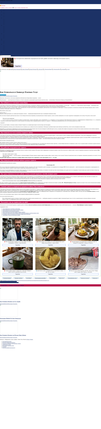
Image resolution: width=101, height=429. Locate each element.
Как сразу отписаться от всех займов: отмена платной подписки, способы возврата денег (20, 213)
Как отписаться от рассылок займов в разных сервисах (13, 212)
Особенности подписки (9, 34)
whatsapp (6, 43)
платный (63, 69)
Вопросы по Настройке (9, 29)
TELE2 (3, 11)
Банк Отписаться (17, 69)
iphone (6, 49)
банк (11, 69)
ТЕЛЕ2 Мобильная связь (10, 12)
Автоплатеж (7, 24)
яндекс (6, 42)
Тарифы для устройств (9, 26)
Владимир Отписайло (12, 303)
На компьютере (8, 46)
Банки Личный (25, 69)
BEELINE (4, 9)
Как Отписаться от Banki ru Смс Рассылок (8, 281)
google (6, 41)
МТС (3, 17)
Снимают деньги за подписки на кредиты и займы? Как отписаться (16, 214)
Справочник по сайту (6, 344)
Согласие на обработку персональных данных (11, 343)
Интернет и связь (5, 40)
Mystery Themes (30, 339)
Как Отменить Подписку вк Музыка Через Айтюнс (13, 335)
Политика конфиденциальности (8, 342)
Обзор (3, 51)
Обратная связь (5, 3)
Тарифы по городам (9, 27)
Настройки (7, 50)
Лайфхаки (7, 32)
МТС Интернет (8, 20)
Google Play (4, 38)
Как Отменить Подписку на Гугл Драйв (10, 301)
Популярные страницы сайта (8, 345)
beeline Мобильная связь (9, 10)
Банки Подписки (33, 69)
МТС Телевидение (8, 21)
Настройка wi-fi (8, 31)
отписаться (40, 69)
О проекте (4, 346)
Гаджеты (4, 44)
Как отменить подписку (9, 35)
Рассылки (7, 36)
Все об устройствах (8, 45)
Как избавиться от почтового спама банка (11, 208)
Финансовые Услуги (9, 23)
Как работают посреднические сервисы (10, 210)
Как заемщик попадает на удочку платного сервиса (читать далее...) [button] (13, 142)
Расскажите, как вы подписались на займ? (11, 215)
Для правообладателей (6, 341)
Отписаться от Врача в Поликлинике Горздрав (9, 282)
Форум (3, 52)
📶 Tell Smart (2, 5)
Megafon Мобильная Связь (10, 16)
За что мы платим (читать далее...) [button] (7, 196)
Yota (3, 25)
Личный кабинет (8, 30)
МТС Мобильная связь (9, 19)
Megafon (4, 14)
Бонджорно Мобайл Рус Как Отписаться (10, 318)
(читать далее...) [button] (3, 112)
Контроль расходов (8, 22)
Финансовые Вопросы (9, 28)
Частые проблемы (8, 47)
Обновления (7, 48)
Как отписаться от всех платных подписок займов (12, 209)
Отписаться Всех (56, 69)
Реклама (4, 2)
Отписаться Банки (48, 69)
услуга (68, 69)
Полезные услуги (8, 37)
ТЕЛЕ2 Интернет (8, 13)
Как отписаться (5, 33)
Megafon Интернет (8, 15)
